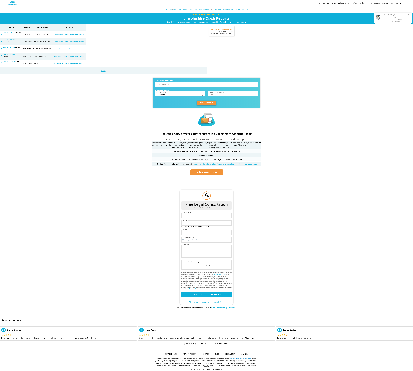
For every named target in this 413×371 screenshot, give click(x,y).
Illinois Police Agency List (202, 9)
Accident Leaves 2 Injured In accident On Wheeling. (69, 34)
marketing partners (219, 274)
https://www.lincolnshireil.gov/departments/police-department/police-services (225, 164)
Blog (217, 354)
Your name (187, 213)
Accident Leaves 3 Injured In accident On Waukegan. (69, 56)
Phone (185, 220)
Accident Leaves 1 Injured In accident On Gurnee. (68, 49)
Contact (205, 354)
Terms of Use (193, 289)
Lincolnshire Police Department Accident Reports (230, 9)
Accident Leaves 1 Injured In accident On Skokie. (68, 63)
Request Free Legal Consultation (386, 3)
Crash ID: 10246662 (9, 47)
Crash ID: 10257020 (9, 33)
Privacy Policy (189, 354)
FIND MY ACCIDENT (206, 103)
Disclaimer (230, 354)
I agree (207, 266)
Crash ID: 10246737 (9, 61)
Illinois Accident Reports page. (223, 308)
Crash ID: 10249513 (9, 40)
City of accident (189, 237)
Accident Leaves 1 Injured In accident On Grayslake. (69, 42)
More (103, 71)
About (402, 3)
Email (185, 229)
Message (186, 245)
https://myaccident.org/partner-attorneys (240, 358)
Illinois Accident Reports (182, 9)
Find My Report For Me (327, 3)
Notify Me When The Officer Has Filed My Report (355, 3)
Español (244, 354)
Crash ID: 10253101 (9, 54)
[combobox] (206, 240)
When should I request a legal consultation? (206, 302)
